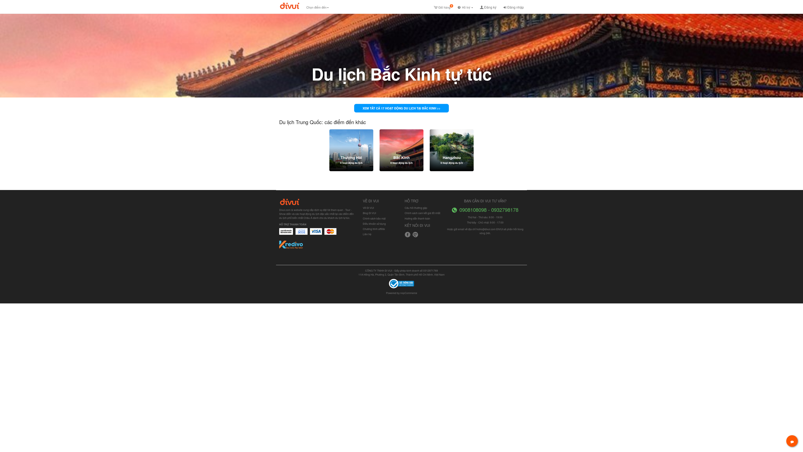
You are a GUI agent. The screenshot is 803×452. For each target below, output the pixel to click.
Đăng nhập (515, 7)
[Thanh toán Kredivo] (291, 246)
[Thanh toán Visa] (286, 233)
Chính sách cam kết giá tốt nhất (422, 213)
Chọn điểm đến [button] (316, 7)
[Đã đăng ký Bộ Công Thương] (401, 283)
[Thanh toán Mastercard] (301, 233)
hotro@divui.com (486, 229)
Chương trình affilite (374, 229)
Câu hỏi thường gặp (416, 207)
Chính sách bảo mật (374, 218)
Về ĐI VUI (368, 207)
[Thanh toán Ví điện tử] (330, 233)
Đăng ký (490, 7)
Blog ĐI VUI (369, 213)
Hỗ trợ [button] (466, 7)
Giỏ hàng (445, 6)
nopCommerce (408, 293)
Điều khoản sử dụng (374, 223)
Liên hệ (367, 234)
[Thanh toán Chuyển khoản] (316, 233)
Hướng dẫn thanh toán (417, 218)
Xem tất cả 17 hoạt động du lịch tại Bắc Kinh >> (401, 108)
